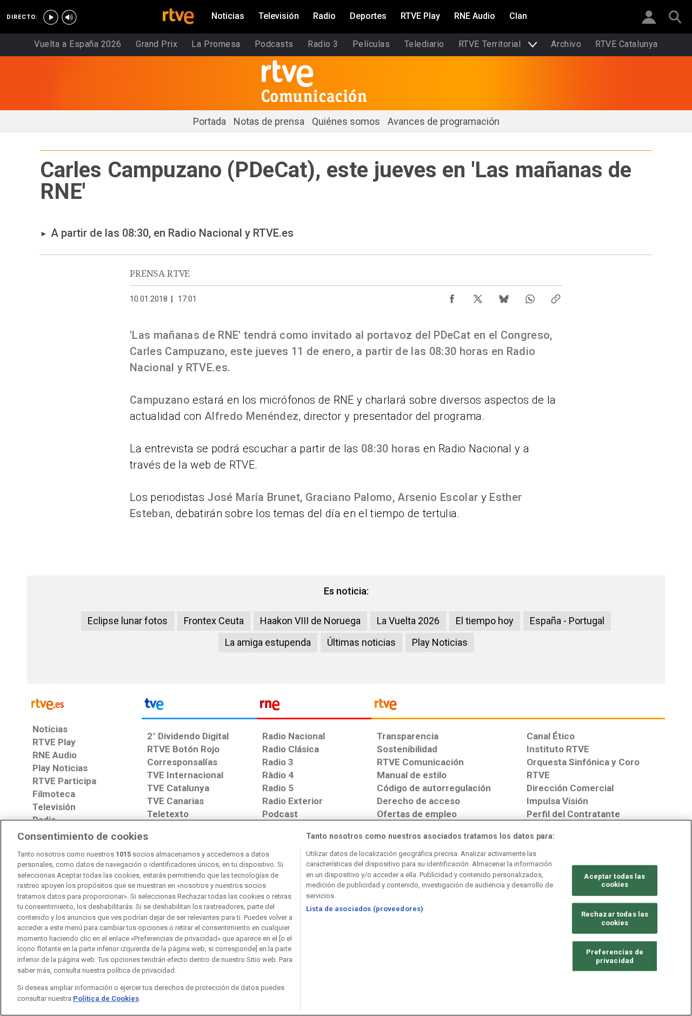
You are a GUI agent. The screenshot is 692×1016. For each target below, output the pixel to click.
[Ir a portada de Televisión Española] (199, 706)
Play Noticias (440, 642)
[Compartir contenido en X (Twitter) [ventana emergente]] (478, 296)
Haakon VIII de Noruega (310, 620)
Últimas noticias (361, 642)
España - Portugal (567, 620)
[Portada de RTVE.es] (178, 17)
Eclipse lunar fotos (128, 620)
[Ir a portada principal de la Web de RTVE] (84, 703)
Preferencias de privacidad (614, 956)
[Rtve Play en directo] (50, 17)
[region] (346, 917)
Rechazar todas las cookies (614, 918)
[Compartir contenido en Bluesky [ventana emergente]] (504, 296)
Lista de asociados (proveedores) (364, 909)
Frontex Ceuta (214, 620)
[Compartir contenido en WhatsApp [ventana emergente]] (530, 296)
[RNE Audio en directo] (69, 17)
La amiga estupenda (268, 642)
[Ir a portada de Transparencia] (518, 706)
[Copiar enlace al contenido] (556, 296)
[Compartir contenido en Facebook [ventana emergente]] (452, 296)
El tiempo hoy (485, 620)
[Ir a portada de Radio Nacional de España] (314, 706)
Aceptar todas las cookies (614, 880)
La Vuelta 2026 (408, 620)
